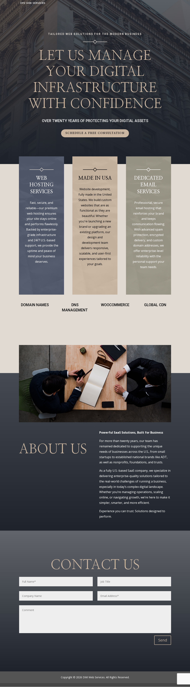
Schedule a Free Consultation (95, 133)
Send (162, 640)
